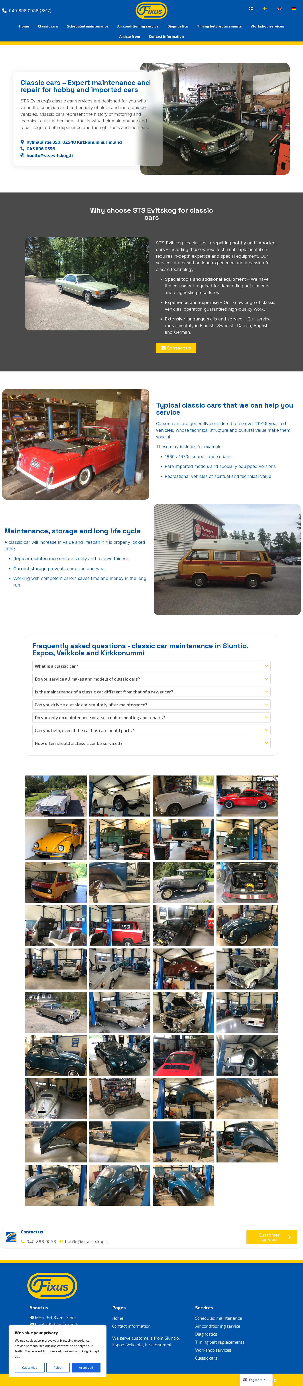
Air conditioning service (138, 26)
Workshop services (267, 26)
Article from (129, 36)
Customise (29, 1367)
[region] (57, 1351)
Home (24, 26)
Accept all (86, 1367)
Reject (58, 1367)
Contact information (166, 36)
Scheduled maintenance (87, 26)
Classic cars (48, 26)
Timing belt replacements (219, 26)
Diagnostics (177, 26)
